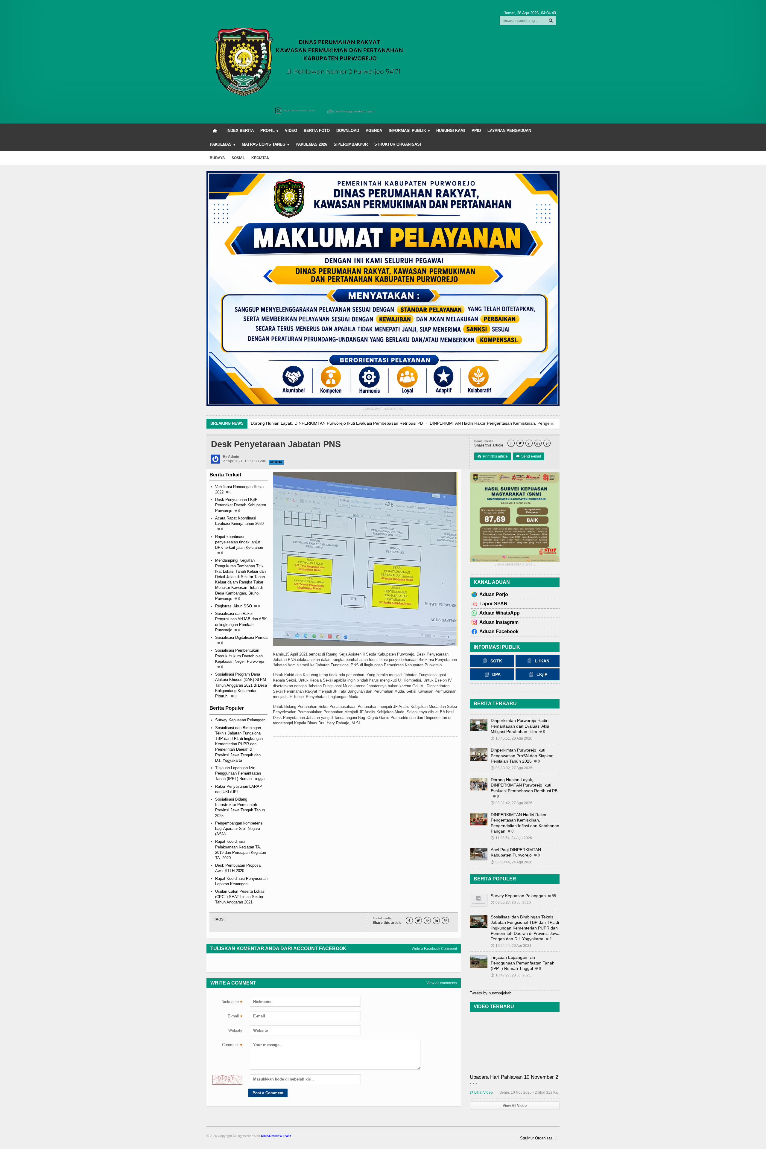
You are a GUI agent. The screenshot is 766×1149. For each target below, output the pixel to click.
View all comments (441, 983)
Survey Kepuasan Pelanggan (240, 720)
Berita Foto (317, 130)
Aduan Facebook (499, 631)
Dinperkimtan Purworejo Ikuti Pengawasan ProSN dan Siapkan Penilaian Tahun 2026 (522, 755)
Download (347, 130)
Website (235, 1030)
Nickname (231, 1002)
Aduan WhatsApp (499, 612)
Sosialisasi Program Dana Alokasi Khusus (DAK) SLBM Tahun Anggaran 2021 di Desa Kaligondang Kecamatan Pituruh (241, 685)
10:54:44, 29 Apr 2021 (511, 946)
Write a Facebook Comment (434, 949)
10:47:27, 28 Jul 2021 (511, 975)
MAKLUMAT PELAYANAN (383, 409)
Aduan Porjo (493, 594)
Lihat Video (481, 1092)
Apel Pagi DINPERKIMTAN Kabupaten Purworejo (496, 423)
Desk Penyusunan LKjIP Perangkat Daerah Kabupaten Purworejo (240, 505)
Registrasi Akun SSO (233, 606)
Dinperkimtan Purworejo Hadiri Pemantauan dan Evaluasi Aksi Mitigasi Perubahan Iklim (520, 726)
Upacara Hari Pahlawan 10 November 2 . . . (514, 1079)
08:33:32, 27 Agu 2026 (511, 768)
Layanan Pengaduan (509, 130)
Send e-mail (528, 456)
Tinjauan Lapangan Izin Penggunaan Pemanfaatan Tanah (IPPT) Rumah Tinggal (240, 773)
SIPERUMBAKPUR (351, 144)
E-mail (235, 1017)
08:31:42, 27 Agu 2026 (511, 803)
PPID (476, 130)
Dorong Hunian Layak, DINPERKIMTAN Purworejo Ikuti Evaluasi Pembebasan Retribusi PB (524, 785)
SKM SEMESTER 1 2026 (515, 565)
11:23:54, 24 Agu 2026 (511, 838)
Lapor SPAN (493, 603)
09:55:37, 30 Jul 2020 (511, 902)
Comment (232, 1046)
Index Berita (240, 130)
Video (291, 130)
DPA (496, 674)
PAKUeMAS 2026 (311, 144)
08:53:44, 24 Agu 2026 (511, 862)
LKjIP (541, 674)
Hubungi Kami (450, 130)
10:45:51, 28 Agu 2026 (511, 738)
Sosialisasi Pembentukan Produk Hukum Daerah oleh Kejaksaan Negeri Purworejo (239, 655)
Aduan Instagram (499, 622)
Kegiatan (276, 462)
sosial (238, 158)
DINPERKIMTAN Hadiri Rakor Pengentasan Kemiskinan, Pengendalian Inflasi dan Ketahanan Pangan (347, 423)
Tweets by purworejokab (490, 993)
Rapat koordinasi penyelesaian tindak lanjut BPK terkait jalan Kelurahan (239, 542)
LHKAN (542, 661)
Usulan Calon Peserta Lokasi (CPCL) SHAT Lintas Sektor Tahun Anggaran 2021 (240, 896)
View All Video (515, 1106)
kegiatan (260, 158)
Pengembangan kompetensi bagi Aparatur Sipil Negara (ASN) (239, 828)
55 (554, 896)
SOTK (496, 661)
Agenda (374, 130)
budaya (217, 158)
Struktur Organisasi (397, 144)
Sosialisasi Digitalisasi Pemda (241, 637)
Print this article (493, 456)
